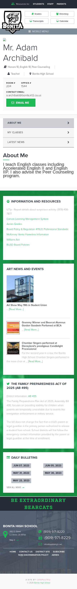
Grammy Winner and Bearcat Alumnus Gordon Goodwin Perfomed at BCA (43, 324)
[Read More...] (16, 309)
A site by (38, 580)
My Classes (15, 132)
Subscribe (59, 551)
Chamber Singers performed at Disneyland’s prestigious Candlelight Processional (42, 346)
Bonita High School (42, 583)
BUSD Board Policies (18, 244)
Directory (63, 14)
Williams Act (13, 239)
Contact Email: (15, 92)
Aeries (55, 555)
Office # (26, 83)
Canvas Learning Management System (27, 218)
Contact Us (25, 551)
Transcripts (38, 21)
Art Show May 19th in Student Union (27, 305)
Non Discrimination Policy (33, 555)
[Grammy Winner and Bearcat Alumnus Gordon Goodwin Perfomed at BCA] (14, 328)
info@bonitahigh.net (52, 544)
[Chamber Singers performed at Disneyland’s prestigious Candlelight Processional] (14, 349)
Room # (10, 83)
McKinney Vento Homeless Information (28, 234)
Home (13, 551)
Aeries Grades (14, 224)
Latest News (16, 142)
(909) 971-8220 (54, 532)
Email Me (22, 103)
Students (38, 4)
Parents (61, 4)
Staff (50, 4)
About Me (14, 122)
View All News (14, 487)
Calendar (64, 21)
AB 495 (32, 396)
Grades (38, 14)
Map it (12, 540)
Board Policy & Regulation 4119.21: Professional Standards (37, 229)
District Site (43, 551)
